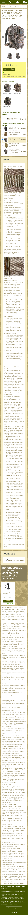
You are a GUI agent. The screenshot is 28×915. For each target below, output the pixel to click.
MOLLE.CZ (4, 6)
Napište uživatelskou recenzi (16, 560)
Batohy (11, 6)
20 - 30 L (17, 6)
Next (25, 37)
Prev (3, 37)
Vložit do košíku (9, 69)
